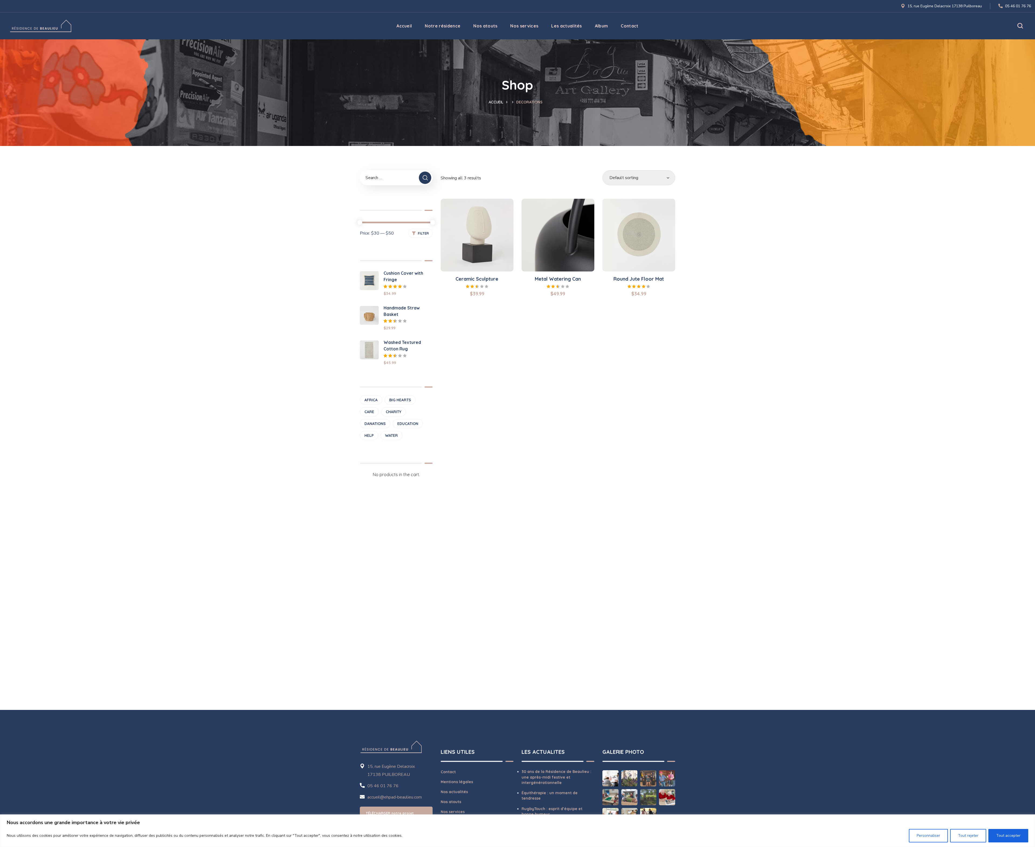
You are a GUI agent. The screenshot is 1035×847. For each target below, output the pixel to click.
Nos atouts (451, 801)
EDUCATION (407, 423)
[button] (1020, 25)
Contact (448, 771)
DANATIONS (375, 423)
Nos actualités (454, 791)
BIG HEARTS (400, 400)
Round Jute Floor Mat (638, 279)
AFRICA (371, 400)
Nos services (453, 811)
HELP (369, 435)
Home (498, 102)
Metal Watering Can (558, 279)
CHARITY (393, 411)
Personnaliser (928, 835)
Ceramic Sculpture (477, 279)
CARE (369, 411)
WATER (391, 435)
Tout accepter (1008, 835)
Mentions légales (457, 781)
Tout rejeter (968, 835)
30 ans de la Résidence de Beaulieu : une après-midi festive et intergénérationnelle (556, 777)
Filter (423, 233)
